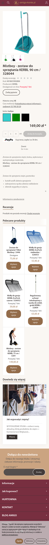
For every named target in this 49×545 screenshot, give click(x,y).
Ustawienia (41, 541)
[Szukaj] (8, 3)
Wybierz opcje (13, 265)
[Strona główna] (24, 3)
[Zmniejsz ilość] (16, 134)
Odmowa (29, 541)
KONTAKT (7, 507)
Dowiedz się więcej (14, 379)
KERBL (15, 84)
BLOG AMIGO (9, 515)
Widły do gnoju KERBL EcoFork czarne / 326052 (13, 298)
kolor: (8, 111)
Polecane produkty (14, 220)
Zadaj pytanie (11, 93)
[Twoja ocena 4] (27, 78)
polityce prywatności (10, 535)
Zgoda (19, 541)
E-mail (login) (10, 467)
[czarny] (25, 117)
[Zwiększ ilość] (5, 134)
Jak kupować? (10, 491)
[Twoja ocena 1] (18, 78)
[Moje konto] (46, 3)
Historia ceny (8, 101)
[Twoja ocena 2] (21, 78)
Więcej (12, 437)
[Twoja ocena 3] (24, 78)
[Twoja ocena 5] (31, 78)
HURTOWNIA (9, 499)
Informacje (8, 483)
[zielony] (16, 117)
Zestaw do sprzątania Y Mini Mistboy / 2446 (13, 250)
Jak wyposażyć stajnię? (18, 419)
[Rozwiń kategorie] (3, 3)
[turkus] (7, 117)
